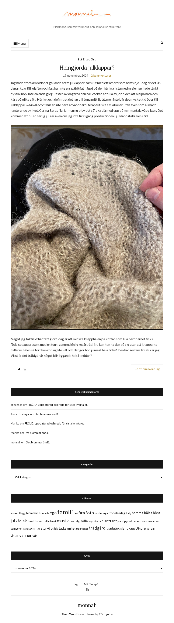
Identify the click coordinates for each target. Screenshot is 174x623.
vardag (151, 528)
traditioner (82, 528)
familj (65, 512)
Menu (21, 43)
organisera (94, 521)
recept (137, 521)
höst (156, 513)
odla (84, 521)
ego (53, 512)
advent (14, 513)
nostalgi (75, 521)
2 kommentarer (101, 75)
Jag (75, 584)
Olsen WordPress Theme (77, 614)
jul (13, 520)
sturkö (45, 528)
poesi (120, 521)
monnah (87, 605)
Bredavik (44, 513)
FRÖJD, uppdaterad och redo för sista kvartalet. (58, 404)
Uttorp (140, 528)
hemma (137, 513)
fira (82, 512)
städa (54, 528)
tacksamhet (67, 528)
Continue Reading (147, 369)
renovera (148, 521)
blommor (32, 513)
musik (63, 520)
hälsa (148, 513)
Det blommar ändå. (47, 414)
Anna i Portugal (20, 414)
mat (53, 521)
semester (16, 528)
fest (76, 513)
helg (128, 513)
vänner (25, 535)
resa (157, 521)
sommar (34, 528)
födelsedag (117, 513)
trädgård (97, 527)
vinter (15, 535)
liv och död (43, 521)
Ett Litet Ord (87, 59)
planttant (109, 521)
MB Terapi (91, 584)
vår (34, 535)
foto (90, 512)
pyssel (128, 521)
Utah (132, 528)
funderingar (102, 513)
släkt (25, 528)
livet (31, 521)
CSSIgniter (106, 614)
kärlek (21, 520)
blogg (22, 513)
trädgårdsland (117, 528)
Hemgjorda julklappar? (86, 67)
